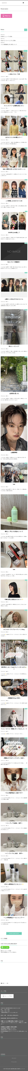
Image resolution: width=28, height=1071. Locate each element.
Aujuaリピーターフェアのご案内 (8, 40)
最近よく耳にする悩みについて (14, 531)
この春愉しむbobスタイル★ (14, 201)
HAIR (26, 211)
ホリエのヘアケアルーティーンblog (14, 629)
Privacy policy (14, 1061)
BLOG (25, 50)
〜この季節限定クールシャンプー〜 (14, 917)
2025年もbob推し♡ (14, 232)
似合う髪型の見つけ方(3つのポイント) (14, 169)
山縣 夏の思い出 (14, 393)
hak (14, 484)
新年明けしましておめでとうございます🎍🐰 (14, 668)
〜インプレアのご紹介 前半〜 (14, 853)
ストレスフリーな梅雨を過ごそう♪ (14, 105)
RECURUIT (14, 1058)
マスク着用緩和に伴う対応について (9, 44)
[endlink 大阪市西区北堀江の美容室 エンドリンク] (4, 2)
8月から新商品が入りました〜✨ (14, 884)
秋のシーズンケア (14, 346)
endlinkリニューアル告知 (6, 36)
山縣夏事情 (14, 452)
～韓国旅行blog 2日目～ (14, 698)
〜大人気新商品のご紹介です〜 (14, 793)
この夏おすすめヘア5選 (14, 74)
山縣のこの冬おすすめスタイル (14, 299)
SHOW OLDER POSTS (14, 933)
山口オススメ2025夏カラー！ (14, 137)
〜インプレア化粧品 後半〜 (14, 823)
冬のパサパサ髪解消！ (14, 262)
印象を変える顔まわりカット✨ (14, 599)
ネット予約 (8, 996)
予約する (7, 16)
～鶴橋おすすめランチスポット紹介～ (14, 758)
